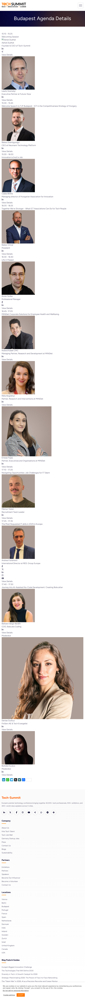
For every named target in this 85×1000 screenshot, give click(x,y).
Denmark (5, 924)
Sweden (5, 935)
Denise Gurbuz (8, 720)
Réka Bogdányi (8, 396)
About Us (5, 828)
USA (3, 953)
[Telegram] (47, 812)
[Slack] (53, 812)
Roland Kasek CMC (10, 350)
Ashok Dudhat (8, 43)
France (4, 914)
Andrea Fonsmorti (9, 560)
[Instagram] (22, 812)
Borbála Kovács (8, 766)
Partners (5, 871)
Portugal (5, 910)
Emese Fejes (7, 458)
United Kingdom (8, 945)
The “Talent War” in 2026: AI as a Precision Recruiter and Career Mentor (30, 981)
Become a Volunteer (10, 881)
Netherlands (6, 921)
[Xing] (35, 812)
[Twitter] (10, 812)
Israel (4, 942)
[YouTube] (28, 812)
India (3, 928)
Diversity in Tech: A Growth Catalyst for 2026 (19, 974)
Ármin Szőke (7, 296)
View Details (7, 55)
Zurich (4, 938)
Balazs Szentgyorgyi (10, 142)
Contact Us (6, 846)
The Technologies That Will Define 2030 (17, 971)
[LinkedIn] (4, 812)
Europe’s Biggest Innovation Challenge (17, 967)
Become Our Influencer (11, 878)
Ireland (4, 931)
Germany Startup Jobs (10, 838)
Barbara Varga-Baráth (11, 623)
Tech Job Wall (7, 835)
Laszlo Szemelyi (8, 91)
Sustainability (7, 853)
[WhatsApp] (41, 812)
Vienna (4, 899)
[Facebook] (16, 812)
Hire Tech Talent (8, 831)
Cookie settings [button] (9, 995)
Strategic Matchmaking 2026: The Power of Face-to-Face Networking (29, 978)
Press (4, 842)
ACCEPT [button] (20, 995)
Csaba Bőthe (7, 193)
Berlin (4, 903)
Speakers (5, 874)
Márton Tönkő (8, 509)
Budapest (5, 906)
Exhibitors (5, 867)
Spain (4, 917)
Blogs (4, 849)
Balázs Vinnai (7, 245)
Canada (5, 949)
